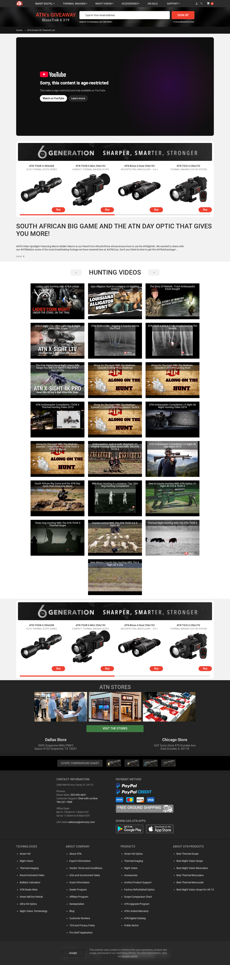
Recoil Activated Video (32, 875)
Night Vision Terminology (33, 911)
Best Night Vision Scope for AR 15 (195, 889)
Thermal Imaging (29, 868)
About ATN (75, 853)
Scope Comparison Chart (138, 896)
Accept (73, 953)
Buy (58, 209)
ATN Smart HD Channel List (41, 30)
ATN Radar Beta (29, 889)
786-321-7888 (64, 802)
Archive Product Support (137, 882)
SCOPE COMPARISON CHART (80, 763)
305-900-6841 (78, 794)
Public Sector (131, 925)
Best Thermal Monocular (190, 882)
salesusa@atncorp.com (81, 822)
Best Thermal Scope (187, 853)
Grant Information (79, 882)
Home (19, 30)
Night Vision (26, 860)
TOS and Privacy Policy (82, 925)
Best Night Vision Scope (189, 860)
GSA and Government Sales (84, 875)
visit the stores (115, 728)
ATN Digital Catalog (135, 918)
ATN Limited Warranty (136, 911)
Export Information (80, 860)
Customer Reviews (79, 918)
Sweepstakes (76, 903)
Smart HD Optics (133, 853)
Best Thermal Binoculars (190, 875)
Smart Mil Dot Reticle (31, 896)
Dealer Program (78, 889)
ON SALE (153, 3)
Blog (71, 911)
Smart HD (25, 853)
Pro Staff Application (81, 932)
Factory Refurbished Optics (139, 889)
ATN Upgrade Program (136, 903)
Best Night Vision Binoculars (192, 868)
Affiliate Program (78, 896)
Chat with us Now (88, 798)
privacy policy (130, 956)
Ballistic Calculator (30, 882)
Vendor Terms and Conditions (85, 868)
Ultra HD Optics (28, 903)
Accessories (130, 875)
